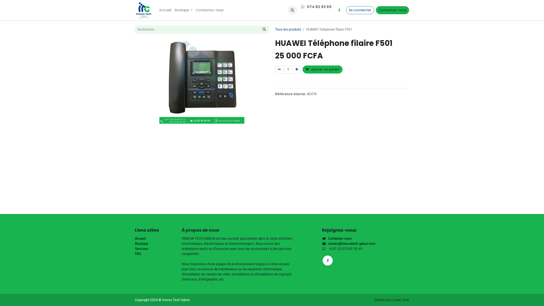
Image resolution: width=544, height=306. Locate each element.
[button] (292, 10)
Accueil (140, 239)
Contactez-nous (392, 10)
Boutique (141, 244)
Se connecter (360, 10)
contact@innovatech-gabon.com (351, 244)
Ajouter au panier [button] (325, 69)
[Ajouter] (297, 69)
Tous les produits (288, 29)
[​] (339, 10)
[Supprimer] (279, 69)
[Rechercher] (264, 30)
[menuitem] (165, 10)
